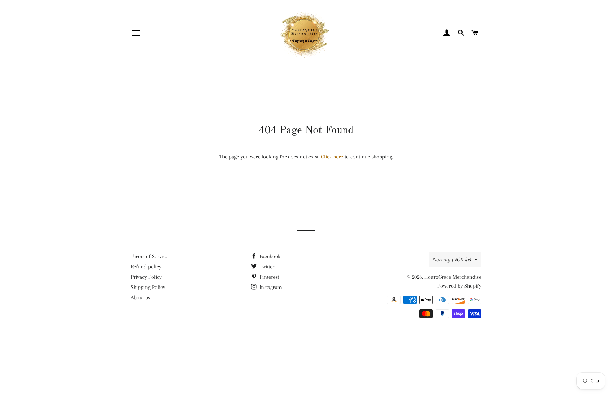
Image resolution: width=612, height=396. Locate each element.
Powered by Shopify (459, 286)
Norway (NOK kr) (452, 259)
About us (140, 297)
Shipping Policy (148, 287)
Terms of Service (149, 256)
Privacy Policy (146, 277)
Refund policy (146, 266)
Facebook (269, 256)
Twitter (266, 266)
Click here (332, 157)
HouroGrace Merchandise (452, 277)
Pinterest (268, 277)
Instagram (270, 287)
